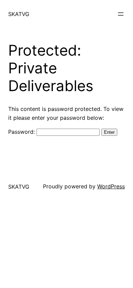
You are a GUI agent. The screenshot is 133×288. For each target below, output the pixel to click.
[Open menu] (121, 14)
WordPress (111, 186)
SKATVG (18, 14)
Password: (22, 131)
